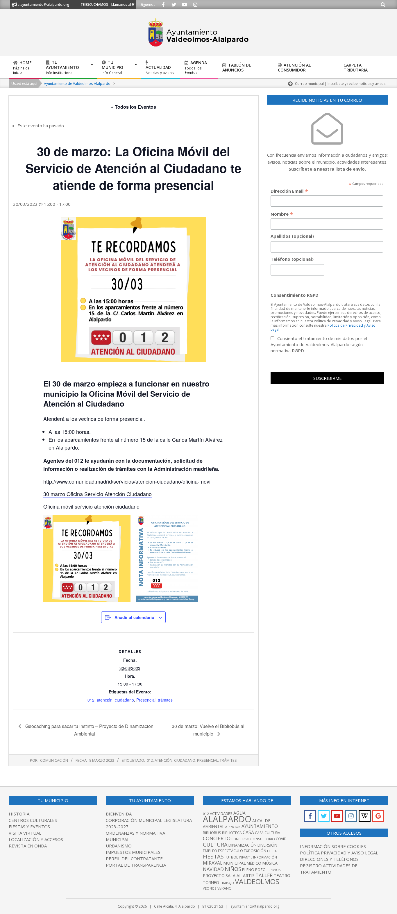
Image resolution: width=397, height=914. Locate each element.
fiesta (272, 851)
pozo (260, 869)
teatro (281, 875)
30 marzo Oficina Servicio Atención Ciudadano (97, 494)
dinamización (242, 845)
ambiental (213, 826)
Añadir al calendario (134, 617)
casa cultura (267, 832)
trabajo (227, 883)
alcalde (261, 820)
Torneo (211, 882)
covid (281, 838)
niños (233, 868)
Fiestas (213, 856)
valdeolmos (257, 881)
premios (273, 870)
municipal (234, 863)
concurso (240, 839)
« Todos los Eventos (133, 106)
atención (104, 700)
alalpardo (227, 819)
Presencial (145, 700)
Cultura (215, 844)
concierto (216, 838)
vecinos (210, 888)
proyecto (214, 875)
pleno (248, 869)
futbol (231, 857)
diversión (267, 845)
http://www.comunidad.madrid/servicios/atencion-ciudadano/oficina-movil (127, 481)
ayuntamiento (260, 826)
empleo (210, 850)
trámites (165, 700)
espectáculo (230, 850)
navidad (213, 869)
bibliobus (212, 832)
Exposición (255, 850)
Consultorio (262, 839)
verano (224, 888)
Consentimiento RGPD (295, 295)
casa (248, 832)
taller (264, 875)
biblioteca (232, 832)
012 (90, 700)
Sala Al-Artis (240, 875)
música (270, 863)
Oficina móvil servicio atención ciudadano (91, 506)
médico (254, 863)
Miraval (212, 863)
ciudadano (124, 700)
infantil (245, 857)
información (265, 857)
